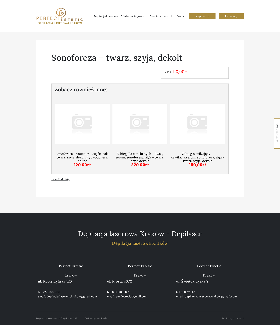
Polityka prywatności (96, 318)
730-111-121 (188, 292)
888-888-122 (120, 292)
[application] (145, 16)
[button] (202, 16)
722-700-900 (51, 292)
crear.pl (239, 318)
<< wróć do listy (60, 179)
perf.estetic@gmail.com (131, 296)
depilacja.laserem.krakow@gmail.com (72, 296)
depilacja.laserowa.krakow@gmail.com (211, 296)
